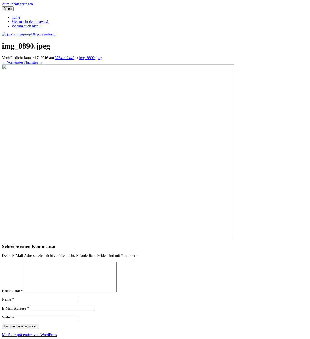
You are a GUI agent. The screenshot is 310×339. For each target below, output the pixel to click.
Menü (8, 9)
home (16, 17)
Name (8, 299)
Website (8, 317)
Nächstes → (33, 62)
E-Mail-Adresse (15, 308)
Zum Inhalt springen (17, 4)
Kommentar (12, 291)
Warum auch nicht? (26, 26)
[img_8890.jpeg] (118, 237)
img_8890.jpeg (90, 58)
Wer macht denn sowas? (30, 22)
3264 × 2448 (64, 58)
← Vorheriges (12, 62)
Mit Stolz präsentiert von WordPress (29, 335)
